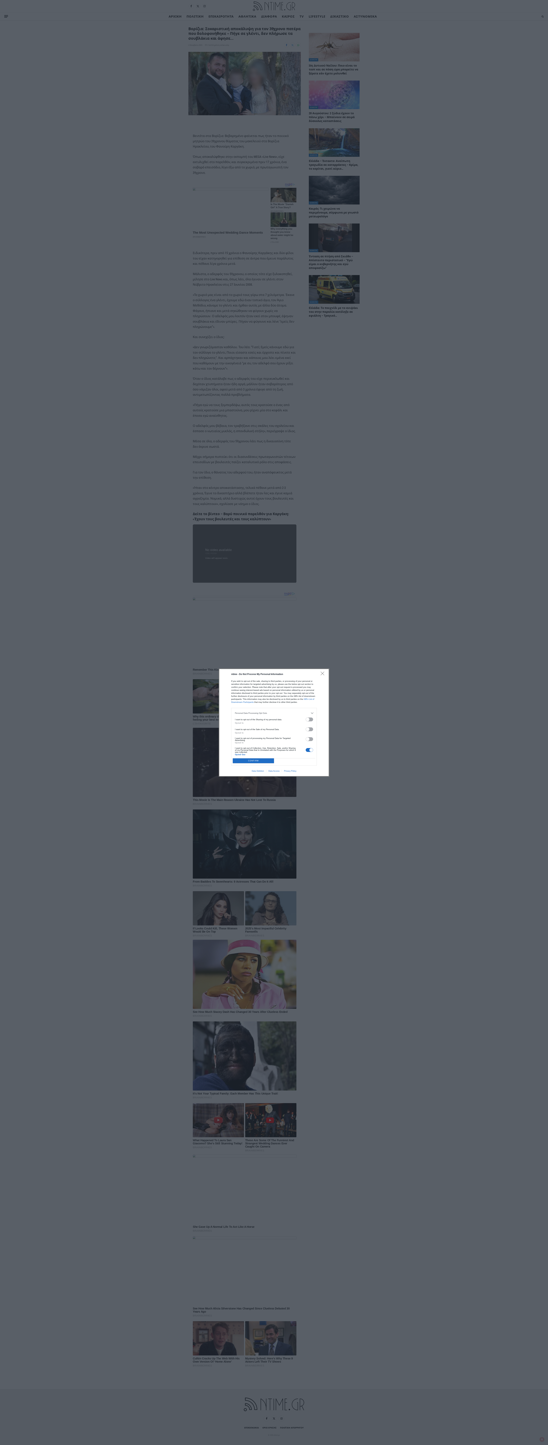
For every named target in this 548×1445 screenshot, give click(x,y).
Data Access (274, 771)
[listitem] (274, 713)
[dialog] (274, 722)
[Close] (323, 674)
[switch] (309, 719)
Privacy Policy (290, 771)
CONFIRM (253, 761)
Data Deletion (258, 771)
